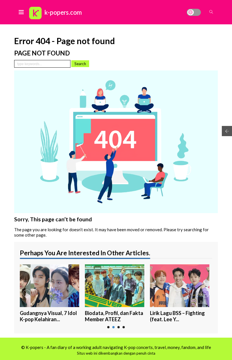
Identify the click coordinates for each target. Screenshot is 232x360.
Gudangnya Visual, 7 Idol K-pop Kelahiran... (48, 316)
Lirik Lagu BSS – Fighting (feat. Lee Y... (177, 316)
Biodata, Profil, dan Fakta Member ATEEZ (114, 316)
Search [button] (80, 63)
